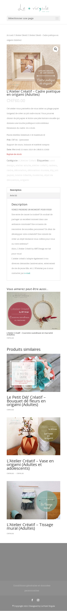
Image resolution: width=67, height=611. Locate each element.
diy (51, 170)
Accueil (10, 35)
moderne (37, 175)
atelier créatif (40, 165)
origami (24, 180)
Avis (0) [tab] (13, 195)
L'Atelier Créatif (20, 35)
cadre (10, 170)
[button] (55, 49)
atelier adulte (23, 165)
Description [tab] (15, 190)
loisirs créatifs (23, 175)
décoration (20, 170)
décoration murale (38, 170)
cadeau (53, 165)
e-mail (27, 273)
